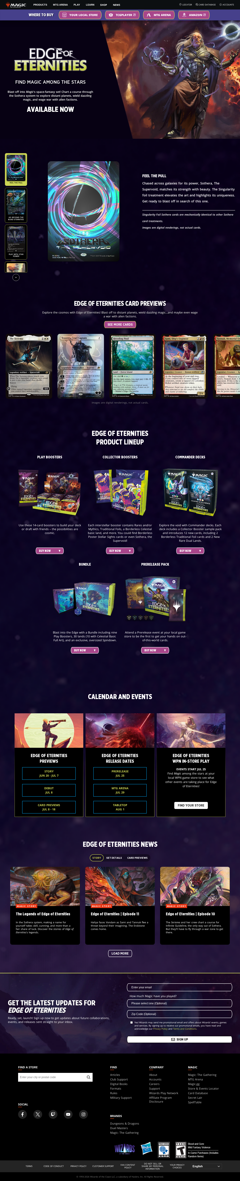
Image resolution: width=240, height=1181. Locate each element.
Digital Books (119, 1084)
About (153, 1075)
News (116, 5)
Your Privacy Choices (177, 1166)
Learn (90, 4)
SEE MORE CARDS (120, 324)
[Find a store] (89, 1077)
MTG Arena (60, 4)
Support (154, 1088)
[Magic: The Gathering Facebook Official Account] (22, 1114)
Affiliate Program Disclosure (160, 1099)
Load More (120, 953)
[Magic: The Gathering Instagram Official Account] (83, 1114)
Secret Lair (195, 1098)
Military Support (121, 1098)
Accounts (228, 4)
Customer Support (103, 1166)
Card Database (207, 4)
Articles (115, 1075)
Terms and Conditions (184, 1028)
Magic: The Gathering (202, 1075)
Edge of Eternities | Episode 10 (195, 925)
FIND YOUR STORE (191, 805)
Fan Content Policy (128, 1166)
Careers (154, 1084)
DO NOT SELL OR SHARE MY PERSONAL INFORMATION (152, 1166)
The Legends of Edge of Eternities (45, 925)
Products (40, 4)
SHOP (103, 5)
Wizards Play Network (163, 1093)
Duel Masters (119, 1128)
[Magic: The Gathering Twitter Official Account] (37, 1114)
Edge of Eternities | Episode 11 (120, 925)
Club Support (119, 1079)
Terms (29, 1166)
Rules (113, 1093)
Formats (115, 1088)
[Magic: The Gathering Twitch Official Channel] (53, 1114)
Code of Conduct (54, 1166)
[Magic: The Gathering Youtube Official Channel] (68, 1114)
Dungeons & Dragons (124, 1123)
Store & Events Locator (203, 1088)
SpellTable (195, 1102)
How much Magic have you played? (153, 996)
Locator (187, 4)
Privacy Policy (160, 1028)
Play (77, 4)
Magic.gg (194, 1084)
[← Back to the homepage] (16, 4)
